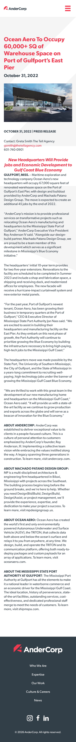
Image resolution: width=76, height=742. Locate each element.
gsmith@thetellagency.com (23, 145)
